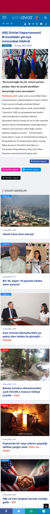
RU (3, 23)
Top (46, 506)
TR (11, 23)
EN (7, 23)
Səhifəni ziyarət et (38, 163)
